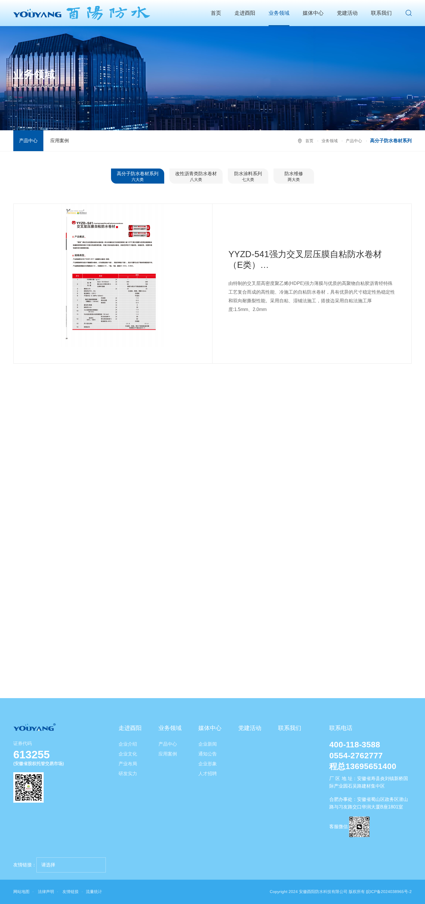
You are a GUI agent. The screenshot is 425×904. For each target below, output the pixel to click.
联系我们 (381, 13)
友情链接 (70, 891)
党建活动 (347, 13)
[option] (113, 275)
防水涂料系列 (248, 176)
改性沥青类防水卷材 (196, 176)
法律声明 (46, 891)
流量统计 (94, 891)
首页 (216, 13)
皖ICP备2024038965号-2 (389, 891)
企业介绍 (128, 744)
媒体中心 (313, 13)
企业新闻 (207, 744)
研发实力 (128, 773)
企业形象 (207, 763)
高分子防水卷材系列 (137, 176)
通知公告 (207, 753)
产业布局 (128, 763)
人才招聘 (207, 773)
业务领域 (279, 13)
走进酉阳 (244, 13)
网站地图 (21, 891)
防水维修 (293, 176)
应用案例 (59, 140)
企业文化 (128, 753)
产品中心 (28, 140)
